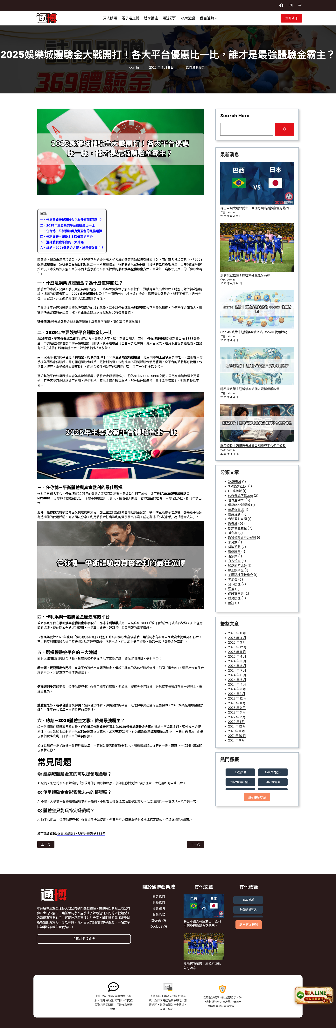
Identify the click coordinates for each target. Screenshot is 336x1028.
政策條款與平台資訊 (242, 537)
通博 (231, 589)
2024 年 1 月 (236, 694)
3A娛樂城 (234, 481)
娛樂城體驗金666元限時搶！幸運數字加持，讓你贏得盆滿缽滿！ (96, 322)
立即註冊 (291, 18)
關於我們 (158, 896)
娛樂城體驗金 (195, 67)
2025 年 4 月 (237, 656)
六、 (72, 248)
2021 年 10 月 (237, 736)
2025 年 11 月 (237, 652)
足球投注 (234, 584)
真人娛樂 (234, 561)
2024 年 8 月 (237, 666)
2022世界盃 (273, 782)
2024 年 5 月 (237, 680)
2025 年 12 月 (237, 647)
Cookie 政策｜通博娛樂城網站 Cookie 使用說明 (253, 332)
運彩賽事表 (236, 593)
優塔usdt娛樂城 (239, 505)
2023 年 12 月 (237, 698)
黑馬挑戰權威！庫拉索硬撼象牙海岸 (245, 275)
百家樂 (232, 556)
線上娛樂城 (236, 570)
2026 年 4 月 (237, 638)
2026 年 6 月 (237, 633)
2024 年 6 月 (237, 675)
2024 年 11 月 (237, 661)
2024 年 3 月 (237, 689)
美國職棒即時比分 (240, 575)
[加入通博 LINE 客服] (314, 995)
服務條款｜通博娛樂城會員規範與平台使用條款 (253, 445)
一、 (71, 220)
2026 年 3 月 (237, 642)
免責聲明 (158, 908)
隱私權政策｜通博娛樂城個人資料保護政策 (249, 389)
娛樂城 (232, 523)
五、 (62, 242)
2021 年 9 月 (236, 740)
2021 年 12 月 (237, 726)
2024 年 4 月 (237, 684)
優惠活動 (234, 514)
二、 (67, 225)
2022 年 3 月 (237, 712)
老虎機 (232, 579)
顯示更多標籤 (257, 797)
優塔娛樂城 (236, 509)
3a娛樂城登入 (237, 486)
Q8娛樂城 (235, 491)
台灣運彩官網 (237, 519)
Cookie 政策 (158, 926)
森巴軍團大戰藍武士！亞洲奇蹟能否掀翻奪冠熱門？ (256, 208)
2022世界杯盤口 (240, 782)
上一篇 (46, 844)
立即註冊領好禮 (84, 939)
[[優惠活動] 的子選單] (216, 18)
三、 (71, 231)
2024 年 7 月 (237, 670)
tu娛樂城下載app (240, 495)
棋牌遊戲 (234, 547)
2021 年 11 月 (236, 731)
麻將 (231, 603)
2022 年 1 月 (236, 722)
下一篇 (195, 844)
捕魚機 (232, 533)
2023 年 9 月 (237, 708)
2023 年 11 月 (237, 703)
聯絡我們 (158, 902)
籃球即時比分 (237, 565)
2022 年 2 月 (237, 717)
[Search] (284, 129)
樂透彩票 (234, 551)
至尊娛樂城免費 (65, 338)
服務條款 (158, 914)
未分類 (232, 542)
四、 (66, 236)
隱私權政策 (158, 920)
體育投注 (234, 598)
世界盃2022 (236, 500)
